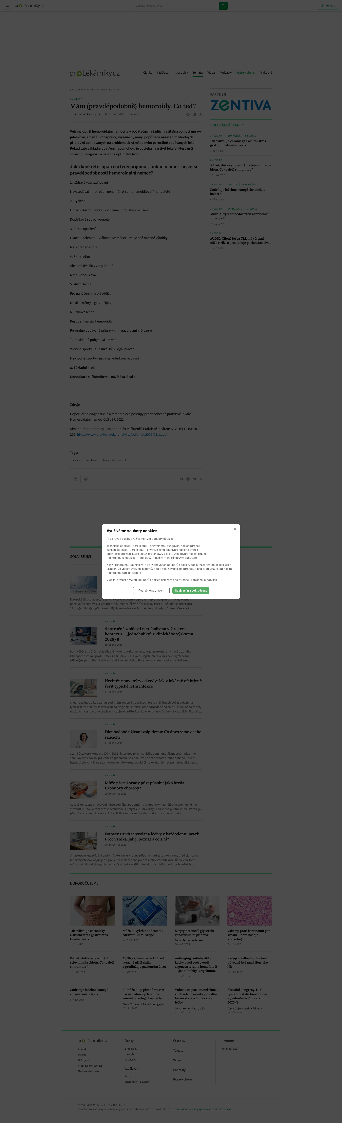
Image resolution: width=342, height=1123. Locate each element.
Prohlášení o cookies (203, 580)
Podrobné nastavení (151, 590)
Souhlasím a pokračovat (191, 590)
